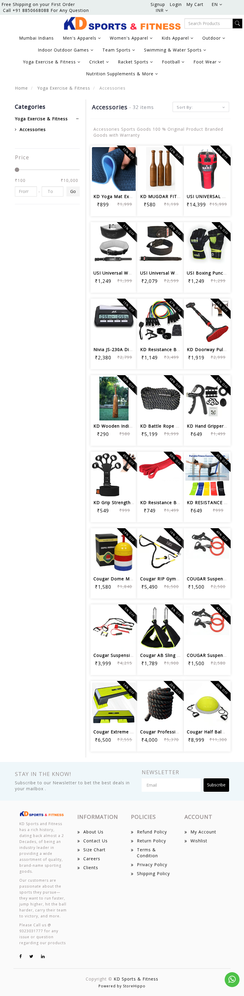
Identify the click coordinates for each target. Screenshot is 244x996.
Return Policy (151, 841)
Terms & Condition (147, 852)
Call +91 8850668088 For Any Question (46, 10)
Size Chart (94, 849)
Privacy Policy (152, 864)
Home (21, 88)
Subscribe (216, 785)
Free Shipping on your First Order (38, 4)
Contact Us (95, 841)
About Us (93, 832)
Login (176, 4)
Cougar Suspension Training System (133, 655)
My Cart (195, 4)
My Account (203, 832)
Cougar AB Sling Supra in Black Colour (182, 655)
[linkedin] (43, 956)
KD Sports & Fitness (136, 979)
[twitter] (31, 956)
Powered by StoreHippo (122, 986)
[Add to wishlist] (113, 166)
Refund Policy (152, 832)
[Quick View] (113, 182)
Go (73, 191)
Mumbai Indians (36, 38)
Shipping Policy (153, 873)
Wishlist (198, 841)
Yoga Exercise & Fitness (63, 88)
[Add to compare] (128, 166)
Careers (91, 858)
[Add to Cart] (99, 166)
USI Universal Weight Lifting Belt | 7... (135, 273)
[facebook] (20, 956)
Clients (90, 867)
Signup (158, 4)
